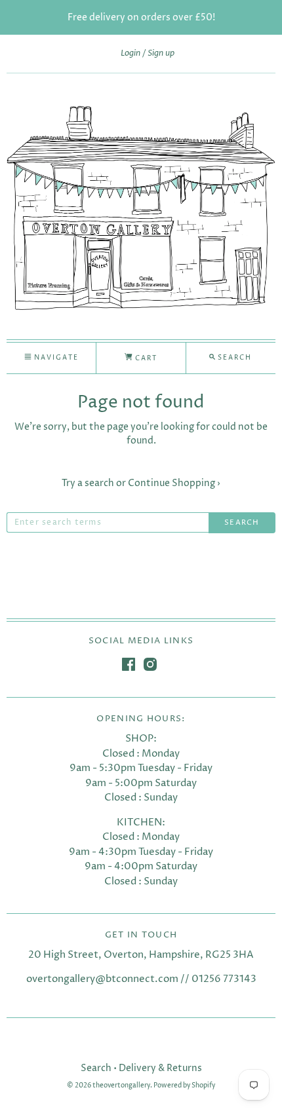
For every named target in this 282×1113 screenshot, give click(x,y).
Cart (144, 358)
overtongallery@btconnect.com (102, 979)
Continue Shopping (174, 483)
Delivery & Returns (160, 1068)
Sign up (161, 53)
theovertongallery (121, 1086)
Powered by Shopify (184, 1086)
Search (96, 1068)
